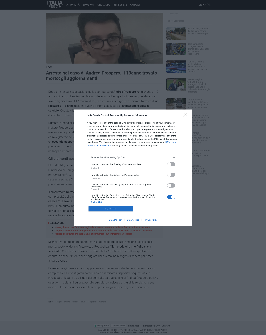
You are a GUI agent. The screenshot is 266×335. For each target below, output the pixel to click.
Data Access (133, 220)
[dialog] (133, 168)
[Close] (186, 115)
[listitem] (133, 157)
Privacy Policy (150, 220)
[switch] (171, 164)
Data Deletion (115, 220)
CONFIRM (111, 209)
